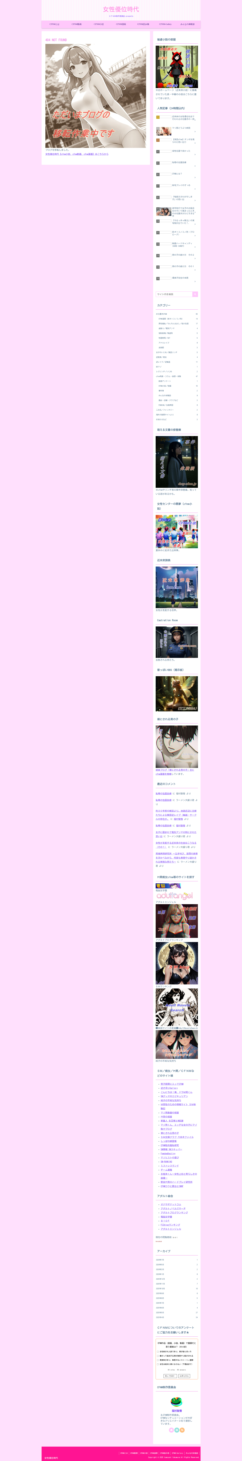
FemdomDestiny (168, 1153)
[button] (195, 294)
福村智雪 (178, 819)
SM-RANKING (166, 1161)
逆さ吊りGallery (169, 1088)
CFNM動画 (134, 1453)
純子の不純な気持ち (171, 1100)
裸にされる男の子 (170, 1133)
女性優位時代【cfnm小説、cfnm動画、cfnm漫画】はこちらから (77, 154)
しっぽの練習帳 (169, 1141)
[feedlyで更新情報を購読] (176, 1430)
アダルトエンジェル (171, 1229)
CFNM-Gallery (177, 1453)
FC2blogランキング (170, 1225)
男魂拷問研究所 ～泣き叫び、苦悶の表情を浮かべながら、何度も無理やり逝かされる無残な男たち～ (177, 857)
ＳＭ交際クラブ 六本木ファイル (177, 1137)
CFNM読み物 (164, 1453)
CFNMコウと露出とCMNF (172, 1186)
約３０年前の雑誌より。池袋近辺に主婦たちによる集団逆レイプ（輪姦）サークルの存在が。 (176, 815)
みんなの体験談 (192, 1453)
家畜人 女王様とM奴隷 (172, 1121)
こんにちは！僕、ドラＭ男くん (176, 1092)
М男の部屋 (166, 1117)
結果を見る (184, 1376)
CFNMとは (124, 1453)
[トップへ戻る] (238, 1457)
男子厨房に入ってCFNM (172, 1084)
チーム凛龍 (166, 1170)
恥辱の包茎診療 (164, 793)
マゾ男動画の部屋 (170, 1112)
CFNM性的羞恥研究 (170, 1145)
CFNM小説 (144, 1453)
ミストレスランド (170, 1166)
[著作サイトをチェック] (171, 1430)
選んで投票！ (170, 1376)
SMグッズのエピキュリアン (174, 1096)
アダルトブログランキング (174, 1212)
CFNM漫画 (154, 1453)
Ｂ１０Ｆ (165, 1221)
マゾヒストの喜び (170, 1157)
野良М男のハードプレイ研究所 (176, 1182)
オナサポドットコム (171, 1204)
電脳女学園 (166, 1217)
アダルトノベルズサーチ (173, 1208)
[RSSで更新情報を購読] (182, 1430)
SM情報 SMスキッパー (171, 1149)
